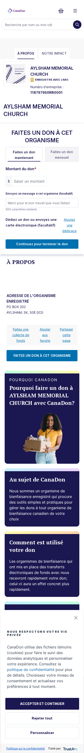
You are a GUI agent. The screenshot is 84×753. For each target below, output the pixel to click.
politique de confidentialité (30, 669)
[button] (75, 617)
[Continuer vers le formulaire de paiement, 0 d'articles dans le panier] (62, 11)
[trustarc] (70, 748)
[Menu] (75, 11)
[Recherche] (77, 24)
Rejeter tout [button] (42, 718)
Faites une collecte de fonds (20, 335)
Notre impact (54, 53)
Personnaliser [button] (42, 733)
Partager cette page (66, 335)
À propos (26, 53)
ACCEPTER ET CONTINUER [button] (42, 704)
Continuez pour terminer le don (42, 244)
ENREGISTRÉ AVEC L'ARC (52, 79)
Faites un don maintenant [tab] (24, 155)
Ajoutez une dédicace (69, 225)
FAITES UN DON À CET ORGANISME (42, 356)
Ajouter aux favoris (45, 335)
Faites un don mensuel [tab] (62, 154)
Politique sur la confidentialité (25, 748)
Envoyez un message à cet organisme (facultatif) (39, 193)
